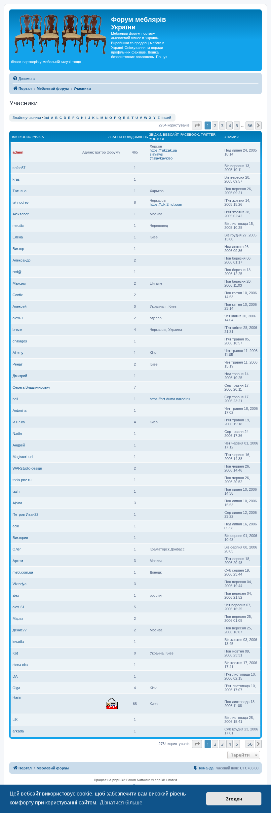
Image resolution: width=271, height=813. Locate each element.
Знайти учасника (27, 118)
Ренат (17, 364)
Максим (19, 283)
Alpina (17, 503)
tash (16, 491)
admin (18, 152)
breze (17, 330)
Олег (17, 549)
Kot (15, 653)
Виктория (20, 538)
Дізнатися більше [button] (121, 802)
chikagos (20, 341)
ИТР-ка (19, 422)
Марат (18, 618)
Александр (21, 260)
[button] (197, 125)
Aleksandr (21, 214)
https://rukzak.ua (163, 150)
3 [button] (222, 125)
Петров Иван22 (25, 514)
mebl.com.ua (23, 572)
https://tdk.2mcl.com (166, 204)
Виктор (18, 249)
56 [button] (250, 125)
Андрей (19, 445)
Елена (18, 237)
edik (16, 526)
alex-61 (18, 607)
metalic (18, 226)
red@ (17, 272)
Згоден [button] (234, 798)
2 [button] (215, 125)
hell (15, 399)
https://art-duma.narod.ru (170, 399)
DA (15, 676)
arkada (18, 731)
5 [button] (237, 125)
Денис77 (20, 630)
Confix (18, 295)
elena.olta (20, 665)
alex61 (18, 318)
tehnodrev (21, 202)
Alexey (18, 353)
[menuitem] (24, 79)
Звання (115, 137)
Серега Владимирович (31, 387)
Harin (17, 697)
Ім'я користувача (28, 137)
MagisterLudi (23, 457)
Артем (18, 561)
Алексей (19, 306)
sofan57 (19, 168)
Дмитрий (20, 376)
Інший (166, 118)
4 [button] (229, 125)
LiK (15, 720)
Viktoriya (19, 584)
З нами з (231, 137)
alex (16, 595)
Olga (16, 688)
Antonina (19, 410)
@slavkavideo (161, 158)
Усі (46, 118)
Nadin (17, 434)
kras (16, 179)
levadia (18, 642)
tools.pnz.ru (22, 480)
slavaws (156, 154)
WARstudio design (27, 468)
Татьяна (19, 191)
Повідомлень (135, 137)
